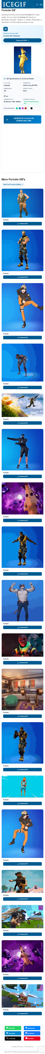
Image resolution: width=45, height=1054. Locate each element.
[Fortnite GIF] (22, 203)
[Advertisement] (22, 147)
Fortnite (6, 220)
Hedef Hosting (16, 1052)
